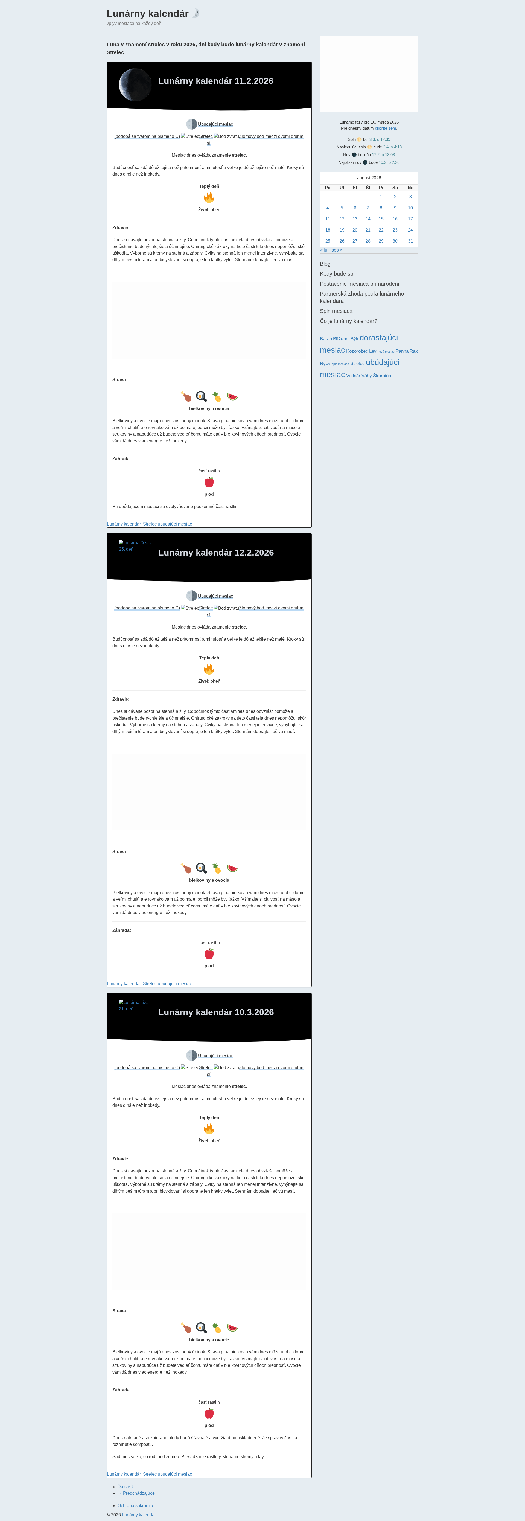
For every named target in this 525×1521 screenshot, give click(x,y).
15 (381, 219)
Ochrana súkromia (135, 1505)
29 (381, 241)
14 (368, 219)
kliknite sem (385, 128)
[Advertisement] (209, 320)
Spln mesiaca (336, 311)
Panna (402, 351)
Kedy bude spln (338, 274)
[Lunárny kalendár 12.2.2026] (135, 556)
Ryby (325, 363)
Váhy (366, 375)
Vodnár (353, 375)
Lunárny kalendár (148, 13)
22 (381, 230)
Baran (326, 338)
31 (410, 241)
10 (410, 208)
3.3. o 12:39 (379, 139)
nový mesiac (386, 351)
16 (395, 219)
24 (410, 230)
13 (354, 219)
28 (368, 241)
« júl (324, 250)
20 (354, 230)
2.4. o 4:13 (392, 147)
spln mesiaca (340, 364)
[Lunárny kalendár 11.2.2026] (135, 84)
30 (395, 241)
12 (342, 219)
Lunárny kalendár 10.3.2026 (216, 1012)
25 (327, 241)
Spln (352, 139)
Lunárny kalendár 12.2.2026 (216, 552)
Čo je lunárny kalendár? (348, 321)
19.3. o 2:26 (389, 162)
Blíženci (341, 338)
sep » (337, 250)
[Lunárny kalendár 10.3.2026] (135, 1016)
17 (410, 219)
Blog (325, 264)
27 (354, 241)
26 (342, 241)
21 (368, 230)
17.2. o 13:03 (383, 154)
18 (327, 230)
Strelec (150, 524)
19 (342, 230)
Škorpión (382, 375)
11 (327, 219)
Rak (414, 351)
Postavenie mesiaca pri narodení (359, 284)
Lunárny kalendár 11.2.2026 (215, 81)
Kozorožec (357, 351)
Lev (373, 351)
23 (395, 230)
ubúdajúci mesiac (175, 524)
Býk (354, 338)
